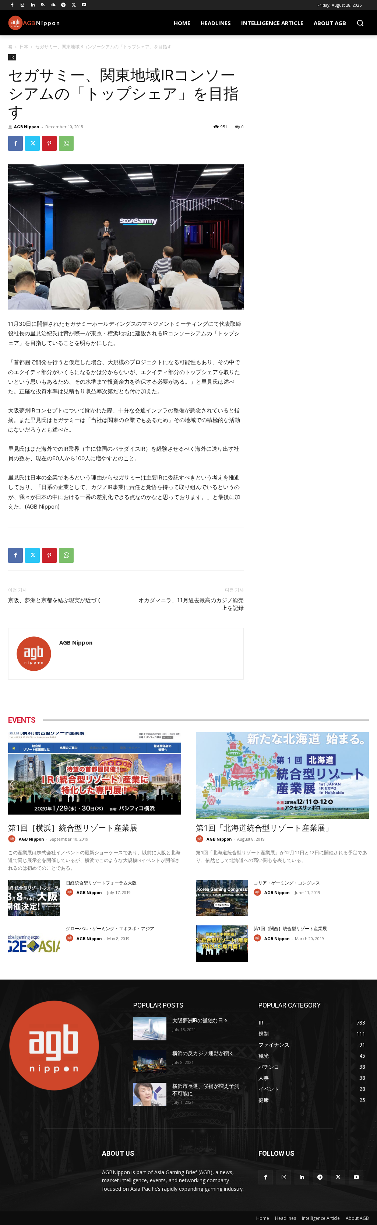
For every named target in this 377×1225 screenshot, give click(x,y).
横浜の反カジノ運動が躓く (203, 1053)
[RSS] (43, 5)
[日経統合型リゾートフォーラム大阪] (34, 898)
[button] (360, 23)
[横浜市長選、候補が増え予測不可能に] (149, 1094)
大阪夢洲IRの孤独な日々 (200, 1020)
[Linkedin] (33, 5)
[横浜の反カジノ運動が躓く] (149, 1061)
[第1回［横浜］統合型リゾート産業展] (94, 775)
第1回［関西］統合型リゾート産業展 (290, 928)
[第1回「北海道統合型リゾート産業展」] (282, 775)
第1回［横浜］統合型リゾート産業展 (72, 828)
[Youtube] (84, 5)
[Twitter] (74, 5)
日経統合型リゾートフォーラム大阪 (101, 883)
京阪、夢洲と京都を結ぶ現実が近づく (55, 600)
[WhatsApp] (66, 143)
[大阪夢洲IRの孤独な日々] (149, 1028)
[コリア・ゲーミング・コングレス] (222, 898)
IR (12, 57)
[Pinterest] (49, 143)
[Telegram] (63, 5)
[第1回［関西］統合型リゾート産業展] (222, 943)
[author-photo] (13, 839)
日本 (24, 46)
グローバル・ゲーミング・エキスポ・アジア (110, 928)
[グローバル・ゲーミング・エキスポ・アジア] (34, 943)
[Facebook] (12, 5)
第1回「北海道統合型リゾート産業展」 (264, 828)
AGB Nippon (26, 126)
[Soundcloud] (53, 5)
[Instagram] (22, 5)
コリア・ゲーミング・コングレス (287, 883)
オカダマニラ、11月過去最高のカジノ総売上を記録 (191, 604)
